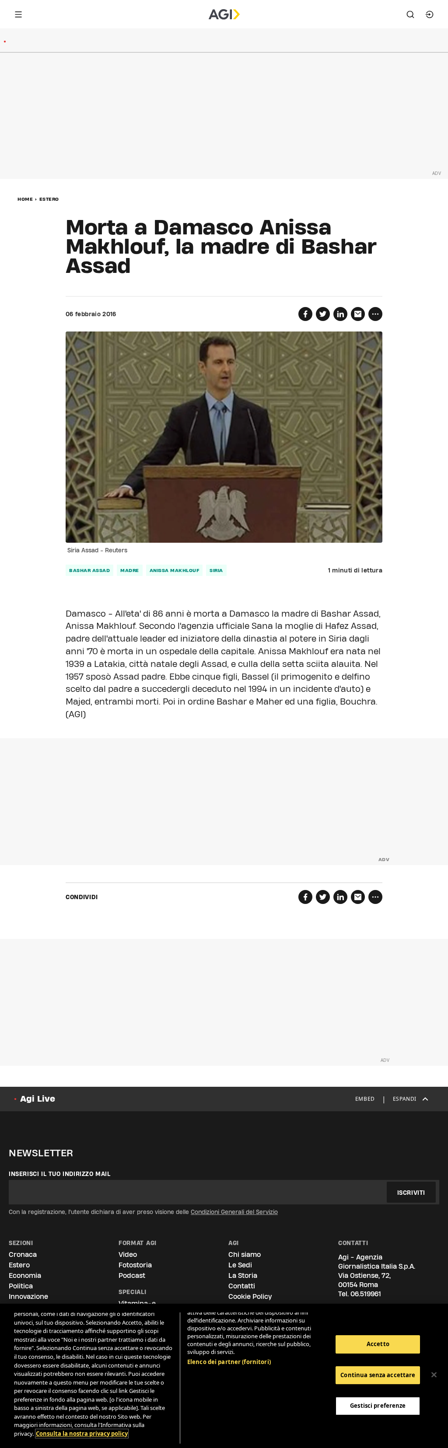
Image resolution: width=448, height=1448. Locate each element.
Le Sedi (240, 1265)
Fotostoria (135, 1265)
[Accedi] (429, 14)
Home (25, 199)
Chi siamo (244, 1254)
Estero (49, 199)
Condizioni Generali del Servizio (234, 1211)
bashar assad (89, 570)
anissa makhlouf (175, 570)
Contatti (241, 1286)
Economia (25, 1275)
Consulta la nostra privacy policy (82, 1434)
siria (216, 570)
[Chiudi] (434, 1375)
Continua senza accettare (377, 1375)
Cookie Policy (250, 1296)
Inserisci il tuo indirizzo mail (60, 1173)
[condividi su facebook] (305, 314)
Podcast (132, 1275)
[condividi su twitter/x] (323, 314)
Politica (21, 1286)
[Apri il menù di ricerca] (410, 14)
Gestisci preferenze (378, 1406)
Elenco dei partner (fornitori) (229, 1362)
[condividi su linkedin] (340, 314)
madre (129, 570)
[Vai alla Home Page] (224, 14)
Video (128, 1254)
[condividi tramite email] (358, 314)
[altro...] (375, 314)
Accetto (378, 1344)
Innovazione (28, 1296)
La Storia (242, 1275)
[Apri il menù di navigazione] (18, 14)
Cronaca (23, 1254)
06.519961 (365, 1294)
